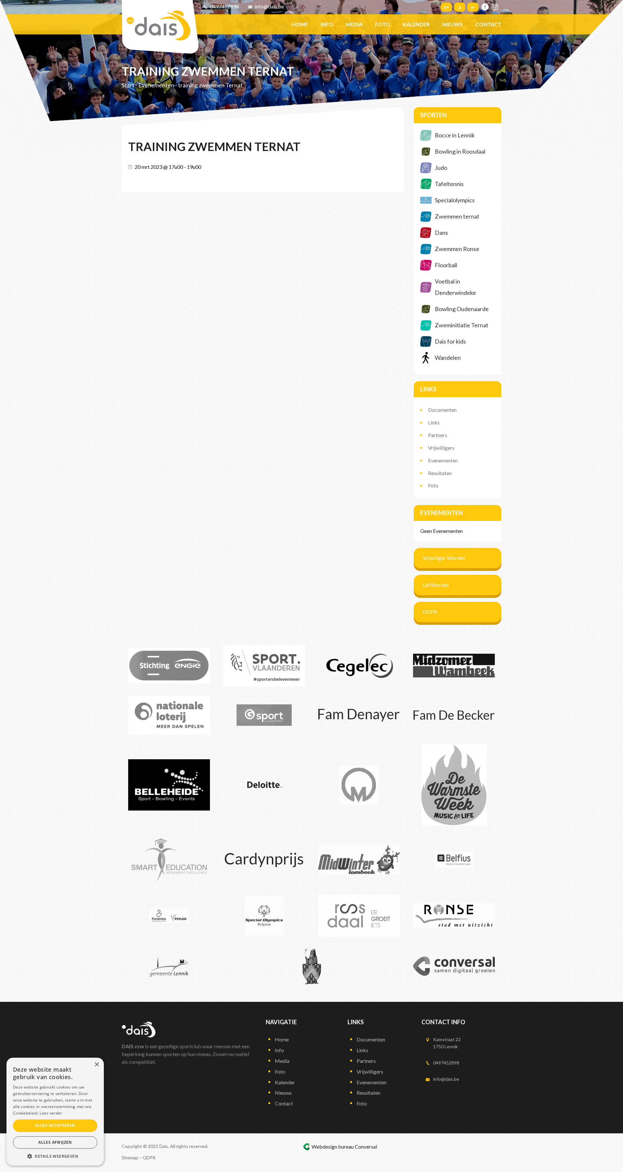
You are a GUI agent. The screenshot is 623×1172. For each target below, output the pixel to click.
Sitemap (130, 1157)
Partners (437, 435)
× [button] (96, 1064)
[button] (55, 1156)
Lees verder (51, 1113)
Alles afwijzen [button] (55, 1142)
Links (434, 422)
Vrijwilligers (441, 448)
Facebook (485, 6)
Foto (433, 485)
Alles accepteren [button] (55, 1125)
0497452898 (224, 6)
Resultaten (440, 473)
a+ (446, 7)
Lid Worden (436, 585)
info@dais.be (269, 6)
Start (128, 85)
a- (473, 7)
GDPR (430, 612)
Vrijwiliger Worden (444, 558)
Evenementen (156, 85)
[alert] (55, 1112)
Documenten (442, 410)
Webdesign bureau (333, 1146)
